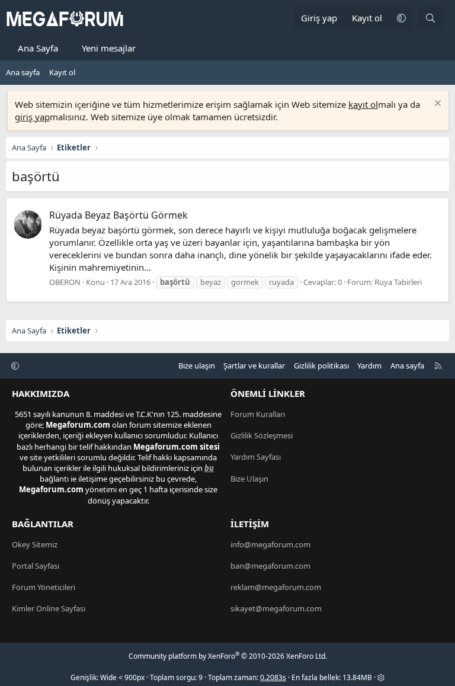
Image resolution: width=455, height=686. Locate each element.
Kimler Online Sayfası (48, 608)
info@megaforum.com (270, 544)
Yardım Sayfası (255, 456)
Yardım (369, 365)
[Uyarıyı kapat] (436, 104)
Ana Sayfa (38, 48)
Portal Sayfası (35, 565)
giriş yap (32, 117)
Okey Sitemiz (34, 544)
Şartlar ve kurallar (254, 365)
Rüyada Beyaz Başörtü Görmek (118, 215)
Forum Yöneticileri (43, 587)
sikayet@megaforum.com (276, 608)
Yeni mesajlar (109, 48)
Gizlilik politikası (321, 365)
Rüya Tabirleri (398, 282)
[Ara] (430, 18)
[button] (401, 18)
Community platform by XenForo (228, 656)
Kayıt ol (62, 72)
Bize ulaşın (196, 365)
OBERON (65, 282)
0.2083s (273, 677)
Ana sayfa (23, 72)
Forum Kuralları (257, 414)
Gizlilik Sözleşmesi (261, 435)
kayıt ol (363, 104)
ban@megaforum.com (270, 565)
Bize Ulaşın (249, 478)
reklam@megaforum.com (275, 587)
